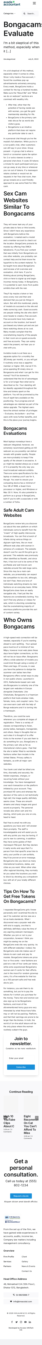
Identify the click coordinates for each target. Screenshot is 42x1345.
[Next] (36, 1117)
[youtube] (25, 1322)
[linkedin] (30, 1322)
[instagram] (21, 1322)
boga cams (32, 568)
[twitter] (17, 1322)
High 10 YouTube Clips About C (9, 1121)
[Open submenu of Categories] (14, 13)
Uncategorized (9, 59)
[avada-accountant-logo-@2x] (12, 2)
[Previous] (5, 1117)
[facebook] (12, 1322)
